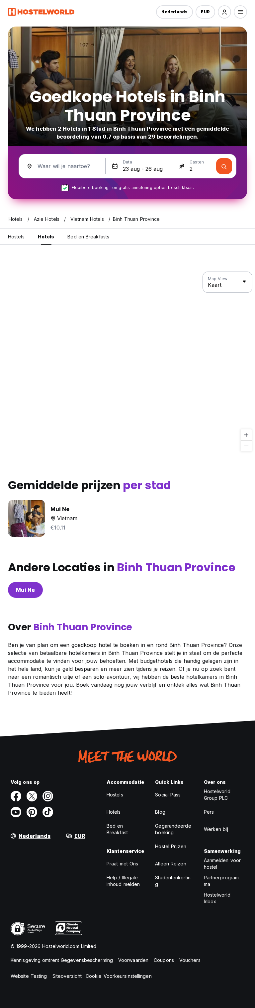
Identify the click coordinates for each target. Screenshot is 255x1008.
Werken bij (216, 829)
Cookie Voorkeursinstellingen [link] (119, 976)
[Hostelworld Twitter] (32, 796)
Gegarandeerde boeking (173, 829)
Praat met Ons (122, 863)
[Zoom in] (246, 434)
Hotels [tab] (46, 236)
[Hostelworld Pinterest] (32, 812)
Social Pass (168, 794)
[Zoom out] (246, 445)
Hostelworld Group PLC (217, 794)
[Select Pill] (224, 12)
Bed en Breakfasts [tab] (88, 236)
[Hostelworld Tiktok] (47, 812)
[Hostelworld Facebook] (16, 796)
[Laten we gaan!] (224, 166)
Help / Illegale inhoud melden (123, 881)
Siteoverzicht (67, 976)
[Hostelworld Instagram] (47, 796)
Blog (160, 812)
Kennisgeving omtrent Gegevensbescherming (62, 960)
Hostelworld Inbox (217, 898)
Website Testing (29, 976)
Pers (209, 812)
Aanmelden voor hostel (222, 863)
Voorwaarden (133, 960)
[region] (127, 362)
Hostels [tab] (16, 236)
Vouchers (190, 960)
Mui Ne (25, 590)
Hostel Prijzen (170, 846)
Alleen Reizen (170, 863)
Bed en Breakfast (117, 829)
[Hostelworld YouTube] (16, 812)
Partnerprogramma (221, 881)
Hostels (115, 794)
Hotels (114, 812)
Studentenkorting (173, 881)
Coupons (164, 960)
